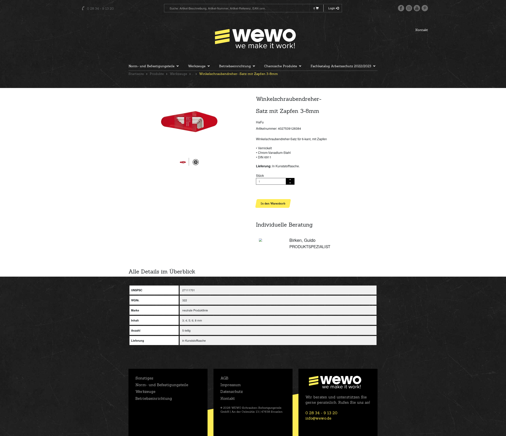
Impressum (230, 384)
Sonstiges (144, 378)
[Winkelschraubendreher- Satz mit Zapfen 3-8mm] (189, 121)
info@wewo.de (318, 418)
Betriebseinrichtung (235, 66)
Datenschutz (231, 391)
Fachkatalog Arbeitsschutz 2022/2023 (341, 66)
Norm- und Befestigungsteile (151, 66)
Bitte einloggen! (267, 191)
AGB (224, 378)
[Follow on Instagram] (409, 8)
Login (332, 8)
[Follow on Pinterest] (425, 8)
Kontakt (421, 30)
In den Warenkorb (273, 203)
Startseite (136, 74)
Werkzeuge (197, 66)
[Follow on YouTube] (417, 8)
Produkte (157, 74)
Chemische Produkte (280, 66)
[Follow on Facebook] (401, 8)
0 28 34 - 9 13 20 (100, 8)
